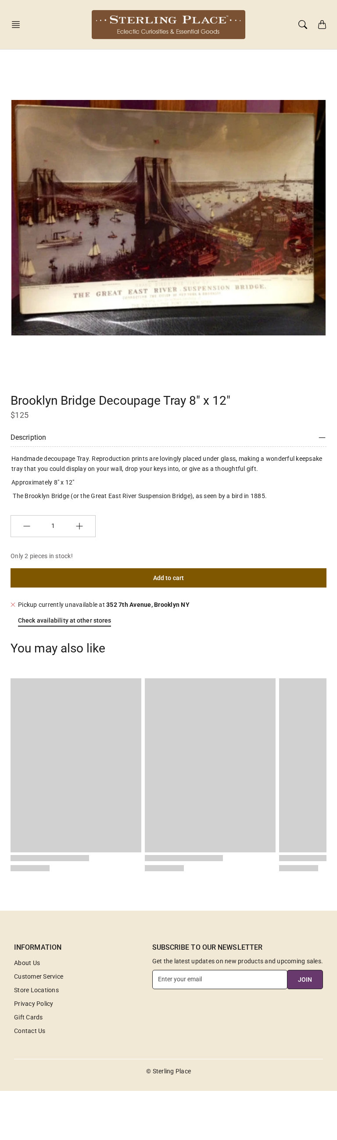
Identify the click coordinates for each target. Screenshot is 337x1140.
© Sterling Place (168, 1071)
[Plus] (79, 526)
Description (28, 437)
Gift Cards (28, 1017)
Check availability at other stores (64, 620)
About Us (27, 962)
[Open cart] (322, 24)
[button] (18, 24)
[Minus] (27, 526)
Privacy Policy (34, 1003)
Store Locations (36, 990)
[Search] (302, 24)
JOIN (305, 979)
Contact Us (30, 1030)
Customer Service (38, 976)
